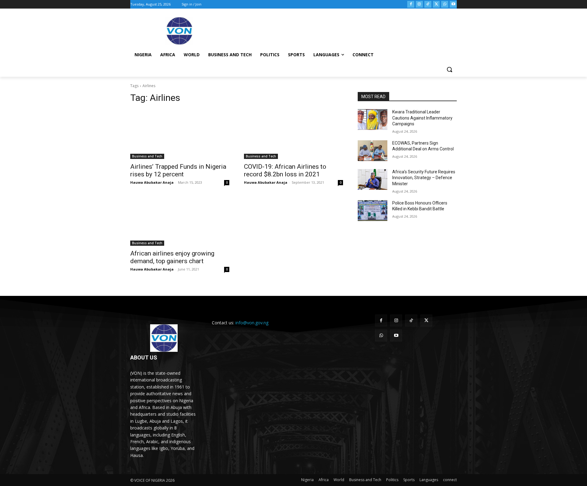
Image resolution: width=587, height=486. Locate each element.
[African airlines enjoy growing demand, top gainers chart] (179, 221)
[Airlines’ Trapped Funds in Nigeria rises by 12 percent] (179, 134)
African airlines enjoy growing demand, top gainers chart (172, 257)
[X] (436, 4)
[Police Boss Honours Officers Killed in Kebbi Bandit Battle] (372, 210)
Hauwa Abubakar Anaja (152, 182)
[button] (449, 69)
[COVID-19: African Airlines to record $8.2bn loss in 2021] (293, 134)
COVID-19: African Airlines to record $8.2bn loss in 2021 (285, 170)
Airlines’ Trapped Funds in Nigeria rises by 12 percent (178, 170)
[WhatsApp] (444, 4)
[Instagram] (419, 4)
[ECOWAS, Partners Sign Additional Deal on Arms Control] (372, 150)
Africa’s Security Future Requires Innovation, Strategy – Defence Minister (423, 177)
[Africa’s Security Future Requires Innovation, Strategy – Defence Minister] (372, 179)
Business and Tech (147, 156)
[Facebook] (410, 4)
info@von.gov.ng (251, 323)
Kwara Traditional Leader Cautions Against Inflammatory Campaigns (422, 117)
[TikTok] (427, 4)
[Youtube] (453, 4)
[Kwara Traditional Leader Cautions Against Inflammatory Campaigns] (372, 119)
